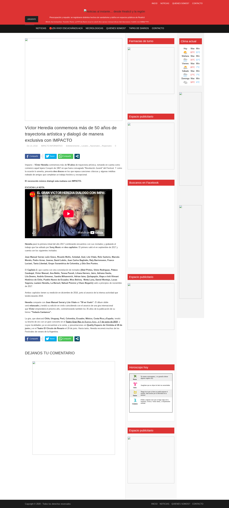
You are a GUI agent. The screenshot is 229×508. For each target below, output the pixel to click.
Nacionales (95, 146)
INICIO (154, 3)
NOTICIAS (164, 3)
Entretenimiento (72, 146)
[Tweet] (51, 156)
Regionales (107, 146)
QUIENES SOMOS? (180, 3)
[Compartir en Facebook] (32, 156)
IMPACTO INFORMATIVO (51, 146)
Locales (84, 146)
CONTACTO (197, 3)
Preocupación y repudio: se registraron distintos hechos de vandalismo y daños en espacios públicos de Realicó (97, 17)
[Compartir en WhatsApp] (65, 156)
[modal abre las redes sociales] (77, 156)
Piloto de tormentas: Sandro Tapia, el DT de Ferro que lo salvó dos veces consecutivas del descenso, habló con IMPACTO (97, 22)
